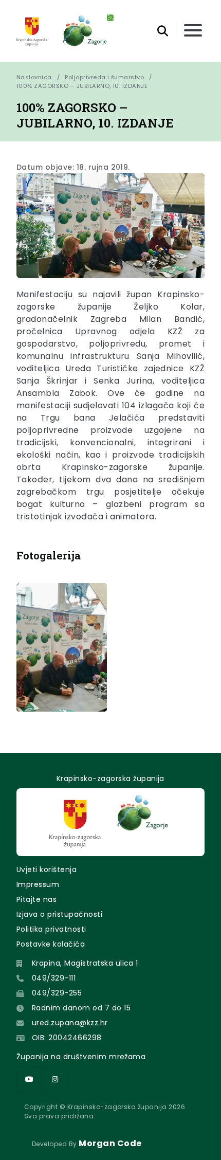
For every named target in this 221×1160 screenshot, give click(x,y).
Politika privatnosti (51, 929)
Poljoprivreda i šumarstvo (104, 77)
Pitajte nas (36, 899)
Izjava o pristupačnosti (59, 914)
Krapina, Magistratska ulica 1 (85, 963)
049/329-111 (54, 978)
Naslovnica (34, 77)
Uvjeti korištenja (46, 869)
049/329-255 (57, 993)
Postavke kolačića (50, 944)
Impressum (37, 884)
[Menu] (193, 31)
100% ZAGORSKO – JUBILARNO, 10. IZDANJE (82, 85)
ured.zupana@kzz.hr (70, 1023)
